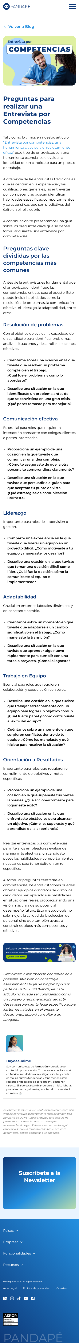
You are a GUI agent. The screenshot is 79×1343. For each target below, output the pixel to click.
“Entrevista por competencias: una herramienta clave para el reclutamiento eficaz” (36, 147)
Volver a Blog (21, 26)
